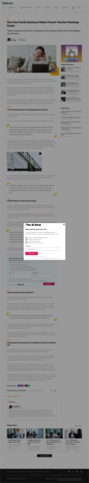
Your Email (28, 246)
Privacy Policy (47, 258)
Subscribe (31, 253)
